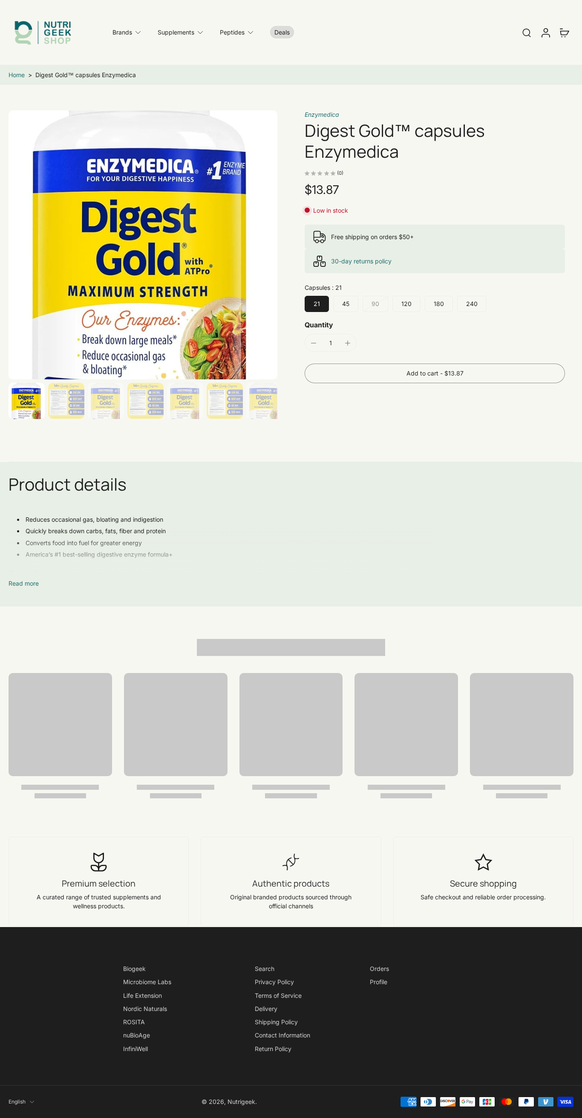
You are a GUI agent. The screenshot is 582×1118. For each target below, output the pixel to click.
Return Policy (273, 1048)
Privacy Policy (274, 981)
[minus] (313, 343)
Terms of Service (278, 995)
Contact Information (282, 1035)
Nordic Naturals (145, 1008)
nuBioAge (136, 1035)
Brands (122, 32)
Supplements (176, 32)
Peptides (232, 32)
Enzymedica (322, 114)
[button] (435, 373)
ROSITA (134, 1022)
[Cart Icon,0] (564, 32)
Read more (24, 583)
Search (264, 968)
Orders (379, 968)
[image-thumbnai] (27, 401)
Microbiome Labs (147, 981)
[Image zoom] (143, 244)
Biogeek (134, 968)
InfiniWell (135, 1048)
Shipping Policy (276, 1022)
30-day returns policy (361, 261)
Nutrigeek (241, 1102)
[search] (526, 32)
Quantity (319, 325)
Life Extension (142, 995)
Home (17, 74)
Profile (378, 981)
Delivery (266, 1008)
